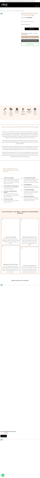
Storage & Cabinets (8, 10)
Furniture (4, 10)
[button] (38, 4)
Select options (3, 436)
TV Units (13, 10)
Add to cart (31, 28)
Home (1, 10)
